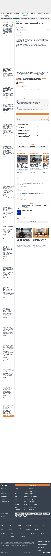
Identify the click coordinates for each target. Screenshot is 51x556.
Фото (24, 509)
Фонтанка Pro (31, 490)
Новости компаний (21, 225)
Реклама (2, 494)
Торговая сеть (24, 86)
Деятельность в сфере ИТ (41, 547)
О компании (3, 498)
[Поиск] (45, 15)
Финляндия (26, 506)
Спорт (25, 498)
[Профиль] (50, 15)
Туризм (25, 502)
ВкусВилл (18, 86)
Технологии (26, 501)
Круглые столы (32, 506)
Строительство (26, 499)
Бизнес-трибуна (17, 494)
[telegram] (19, 516)
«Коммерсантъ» (19, 35)
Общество (25, 491)
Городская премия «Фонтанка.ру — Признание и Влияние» (39, 494)
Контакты (2, 491)
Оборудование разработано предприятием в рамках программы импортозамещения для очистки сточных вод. (22, 169)
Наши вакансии (3, 499)
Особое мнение (26, 493)
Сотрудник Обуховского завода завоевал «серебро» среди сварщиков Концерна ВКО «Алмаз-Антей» (35, 165)
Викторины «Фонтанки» (19, 498)
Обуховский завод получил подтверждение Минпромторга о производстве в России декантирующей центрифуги (22, 165)
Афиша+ (16, 491)
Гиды (16, 501)
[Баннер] (16, 18)
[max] (16, 516)
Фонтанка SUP (3, 13)
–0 (47, 105)
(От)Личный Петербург (33, 496)
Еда (15, 506)
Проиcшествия (26, 496)
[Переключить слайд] (48, 158)
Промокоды (32, 203)
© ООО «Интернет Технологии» (25, 552)
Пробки (26, 15)
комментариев (21, 29)
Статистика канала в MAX (5, 501)
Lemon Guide (40, 13)
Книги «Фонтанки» (32, 499)
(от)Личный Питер (10, 13)
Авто (16, 490)
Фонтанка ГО (16, 13)
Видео (16, 496)
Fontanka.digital (32, 501)
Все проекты (31, 509)
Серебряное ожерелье (24, 13)
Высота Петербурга (32, 507)
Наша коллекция (32, 498)
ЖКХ (16, 507)
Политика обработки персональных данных (43, 541)
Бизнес (16, 493)
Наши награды (39, 550)
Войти (19, 119)
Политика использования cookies (42, 544)
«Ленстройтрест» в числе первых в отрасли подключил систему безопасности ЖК (39, 241)
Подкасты (25, 494)
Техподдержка (3, 493)
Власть (16, 499)
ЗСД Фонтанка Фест (46, 13)
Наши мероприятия (4, 496)
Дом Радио (31, 502)
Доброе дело (17, 504)
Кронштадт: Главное (33, 504)
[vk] (21, 516)
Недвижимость (17, 509)
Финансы (25, 504)
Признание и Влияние (33, 13)
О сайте (2, 490)
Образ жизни (26, 490)
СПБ (7, 22)
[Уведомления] (47, 15)
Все (4, 22)
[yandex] (26, 516)
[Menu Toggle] (1, 15)
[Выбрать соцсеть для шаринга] (48, 30)
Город (16, 502)
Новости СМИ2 (19, 150)
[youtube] (24, 516)
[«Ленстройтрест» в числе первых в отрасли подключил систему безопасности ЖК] (41, 233)
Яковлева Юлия (22, 82)
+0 (44, 105)
